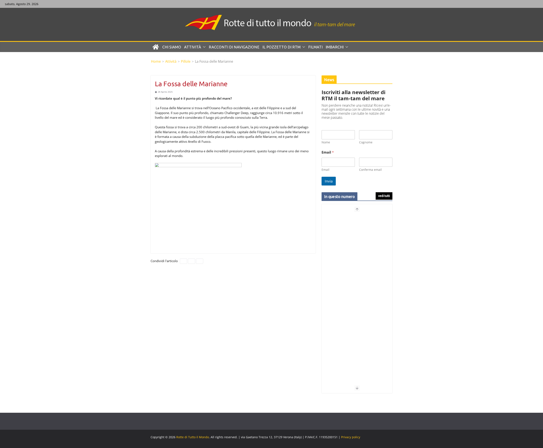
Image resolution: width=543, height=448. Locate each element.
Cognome (365, 142)
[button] (203, 47)
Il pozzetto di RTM (281, 47)
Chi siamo (171, 47)
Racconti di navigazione (234, 47)
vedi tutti (384, 196)
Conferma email (370, 169)
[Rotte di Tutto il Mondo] (156, 47)
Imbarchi (335, 47)
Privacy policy (350, 437)
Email (325, 169)
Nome (326, 142)
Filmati (315, 47)
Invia (329, 181)
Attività (192, 47)
